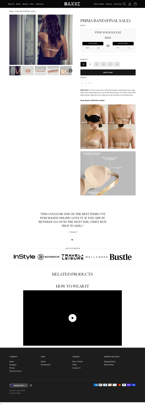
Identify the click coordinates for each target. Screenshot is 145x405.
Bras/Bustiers (46, 365)
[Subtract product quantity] (89, 83)
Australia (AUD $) (19, 385)
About (11, 361)
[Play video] (72, 318)
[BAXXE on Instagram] (31, 385)
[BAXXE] (72, 4)
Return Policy (109, 365)
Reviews (109, 4)
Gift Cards (118, 4)
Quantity (83, 77)
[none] (15, 70)
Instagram (12, 365)
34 (97, 64)
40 (117, 64)
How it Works (99, 4)
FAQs (74, 365)
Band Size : (84, 59)
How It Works (77, 361)
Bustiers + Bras (28, 4)
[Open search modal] (124, 4)
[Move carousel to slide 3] (74, 239)
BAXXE (22, 390)
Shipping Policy (110, 361)
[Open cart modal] (135, 4)
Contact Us (76, 368)
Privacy (12, 368)
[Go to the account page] (130, 4)
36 (103, 64)
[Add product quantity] (82, 83)
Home (11, 11)
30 (83, 64)
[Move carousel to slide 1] (70, 239)
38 (110, 64)
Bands (18, 4)
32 (90, 64)
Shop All (11, 4)
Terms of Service (15, 371)
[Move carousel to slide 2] (72, 239)
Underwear (40, 4)
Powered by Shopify (15, 393)
